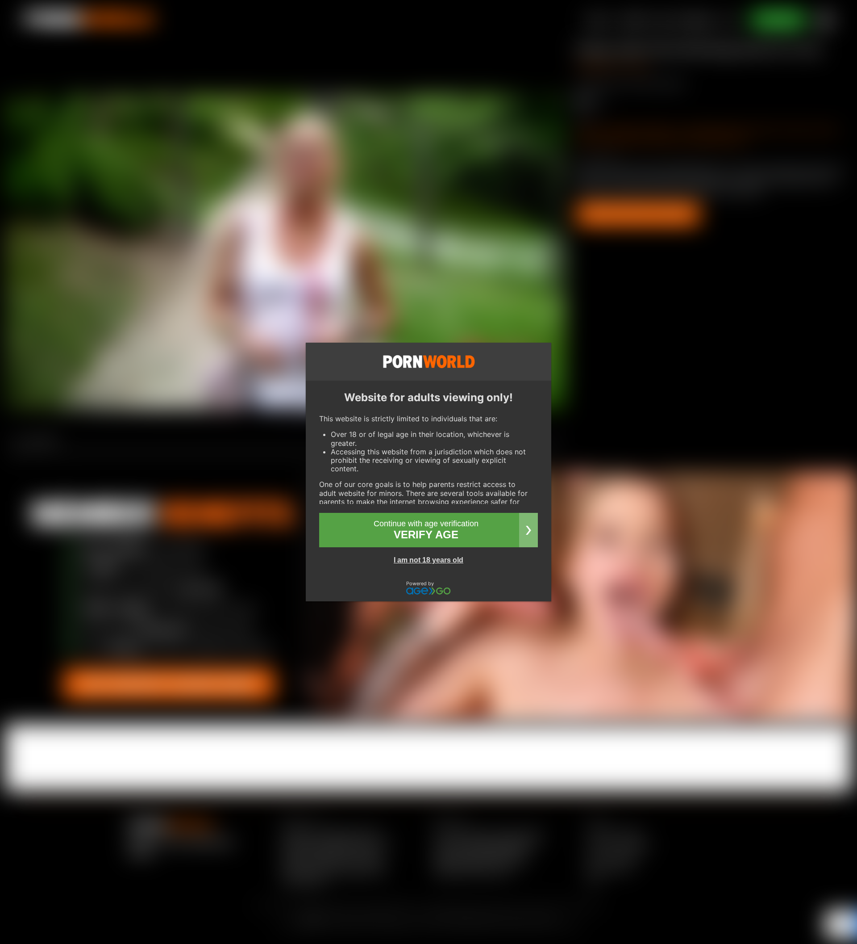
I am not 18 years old (428, 560)
